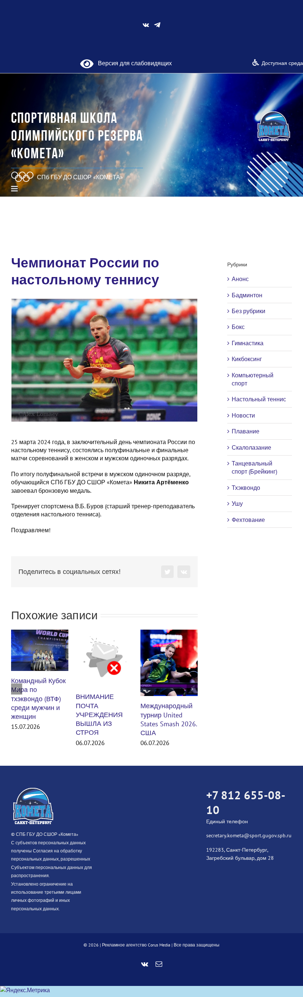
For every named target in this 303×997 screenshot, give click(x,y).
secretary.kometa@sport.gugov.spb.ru (249, 843)
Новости (243, 415)
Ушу (237, 503)
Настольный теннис (259, 399)
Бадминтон (247, 295)
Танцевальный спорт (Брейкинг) (254, 467)
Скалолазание (251, 447)
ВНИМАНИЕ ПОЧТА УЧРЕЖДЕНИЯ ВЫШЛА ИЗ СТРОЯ (34, 714)
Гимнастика (247, 343)
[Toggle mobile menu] (15, 189)
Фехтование (248, 519)
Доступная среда (282, 63)
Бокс (238, 326)
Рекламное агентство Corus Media (136, 952)
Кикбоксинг (247, 359)
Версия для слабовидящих (132, 63)
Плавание (245, 431)
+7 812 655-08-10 (245, 810)
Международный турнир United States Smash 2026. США (104, 719)
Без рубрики (248, 311)
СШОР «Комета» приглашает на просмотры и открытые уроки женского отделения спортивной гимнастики (165, 709)
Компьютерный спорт (252, 379)
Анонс (240, 279)
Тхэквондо (246, 487)
